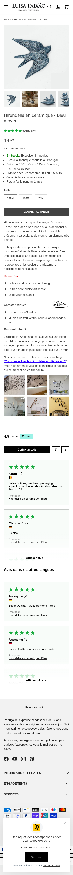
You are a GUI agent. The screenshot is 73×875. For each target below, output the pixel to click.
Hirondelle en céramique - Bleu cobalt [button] (28, 658)
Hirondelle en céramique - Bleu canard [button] (28, 498)
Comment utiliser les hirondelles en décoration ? (35, 361)
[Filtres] (56, 449)
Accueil (7, 19)
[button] (66, 7)
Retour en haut (34, 707)
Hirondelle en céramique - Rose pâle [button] (28, 614)
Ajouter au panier (36, 212)
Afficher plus (34, 557)
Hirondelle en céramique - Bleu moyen (32, 19)
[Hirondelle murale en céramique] (36, 377)
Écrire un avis (27, 449)
